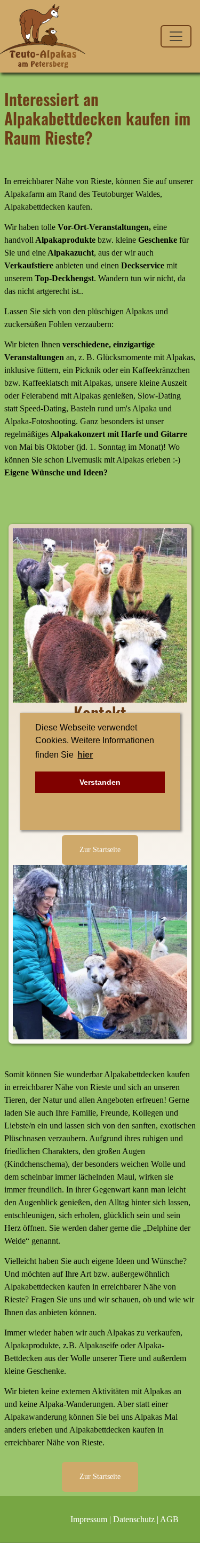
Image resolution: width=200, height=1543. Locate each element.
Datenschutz (134, 1519)
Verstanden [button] (100, 782)
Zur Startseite (100, 849)
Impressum (88, 1519)
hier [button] (85, 754)
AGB (169, 1519)
